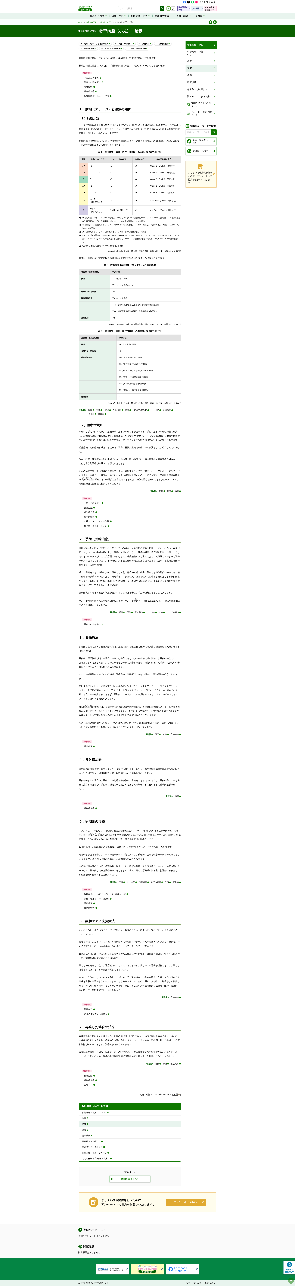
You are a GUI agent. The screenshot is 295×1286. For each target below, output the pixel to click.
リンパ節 (155, 410)
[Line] (192, 2)
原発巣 (176, 882)
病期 (90, 410)
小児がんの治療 (91, 78)
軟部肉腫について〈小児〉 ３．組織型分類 (105, 894)
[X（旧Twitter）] (188, 2)
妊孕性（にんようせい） (96, 526)
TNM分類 (117, 410)
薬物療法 (88, 87)
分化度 (91, 414)
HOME (81, 22)
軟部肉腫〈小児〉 (105, 22)
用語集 (82, 410)
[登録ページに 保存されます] (215, 22)
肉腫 (98, 410)
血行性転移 (156, 882)
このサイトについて (207, 2)
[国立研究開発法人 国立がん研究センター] (112, 1269)
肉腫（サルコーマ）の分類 (97, 521)
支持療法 (175, 734)
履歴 (175, 1094)
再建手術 (139, 612)
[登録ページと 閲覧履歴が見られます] (210, 22)
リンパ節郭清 (172, 612)
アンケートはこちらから (186, 1202)
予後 (167, 882)
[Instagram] (196, 2)
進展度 (101, 414)
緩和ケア (88, 1009)
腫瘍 (127, 410)
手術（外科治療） (92, 82)
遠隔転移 (167, 410)
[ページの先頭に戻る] (291, 1281)
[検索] (162, 8)
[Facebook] (184, 2)
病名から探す (91, 22)
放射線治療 (89, 91)
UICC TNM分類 (140, 410)
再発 (129, 612)
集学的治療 (89, 517)
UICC (106, 410)
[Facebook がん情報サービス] (182, 1269)
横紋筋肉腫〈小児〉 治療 (97, 96)
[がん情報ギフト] (147, 1269)
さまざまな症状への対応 (96, 1014)
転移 (161, 491)
